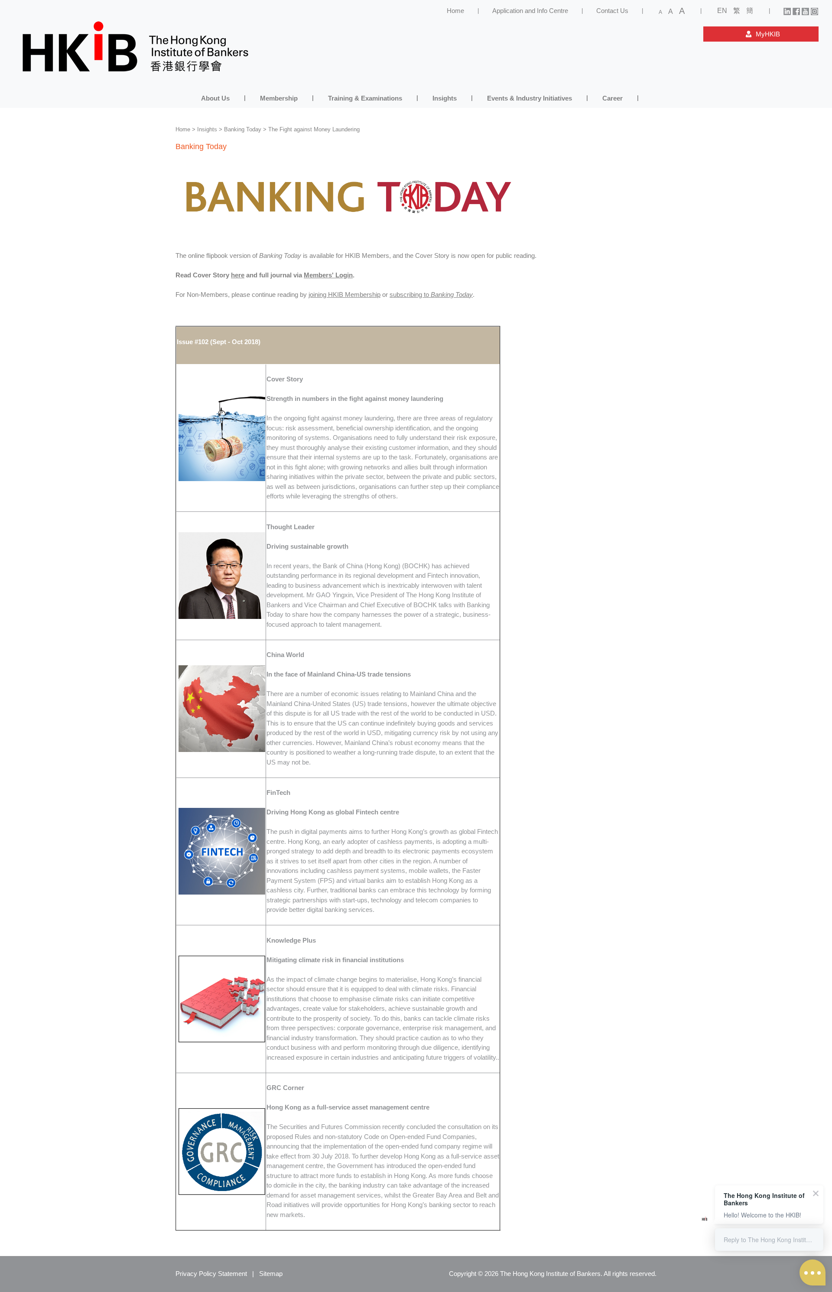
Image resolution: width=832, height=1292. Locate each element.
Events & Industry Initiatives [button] (529, 98)
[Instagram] (814, 10)
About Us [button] (215, 98)
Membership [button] (279, 98)
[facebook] (796, 10)
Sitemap (271, 1273)
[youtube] (805, 10)
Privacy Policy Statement (211, 1273)
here (237, 275)
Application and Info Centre (530, 10)
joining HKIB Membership (344, 294)
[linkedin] (787, 10)
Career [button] (612, 98)
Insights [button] (444, 98)
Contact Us (612, 10)
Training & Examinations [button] (365, 98)
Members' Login (328, 275)
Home (455, 10)
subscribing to (431, 294)
